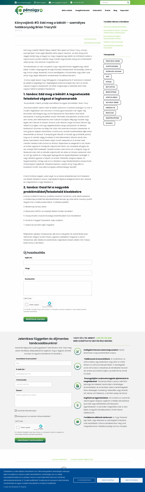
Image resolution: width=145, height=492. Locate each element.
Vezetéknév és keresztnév (26, 359)
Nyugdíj (109, 123)
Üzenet (19, 390)
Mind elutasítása (108, 480)
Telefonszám (21, 380)
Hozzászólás (30, 279)
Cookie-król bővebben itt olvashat (15, 487)
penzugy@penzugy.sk (59, 2)
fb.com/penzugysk (24, 2)
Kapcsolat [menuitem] (124, 10)
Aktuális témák (112, 102)
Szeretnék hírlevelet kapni (26, 411)
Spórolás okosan (113, 71)
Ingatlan (110, 113)
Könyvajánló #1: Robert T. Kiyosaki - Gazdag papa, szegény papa (116, 31)
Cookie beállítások (84, 480)
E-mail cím (20, 369)
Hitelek (109, 82)
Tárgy (27, 268)
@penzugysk (41, 2)
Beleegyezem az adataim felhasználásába (33, 416)
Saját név (28, 258)
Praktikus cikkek (113, 61)
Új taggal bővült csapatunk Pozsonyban (113, 46)
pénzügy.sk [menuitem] (29, 10)
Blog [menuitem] (115, 10)
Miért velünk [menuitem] (67, 10)
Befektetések (111, 92)
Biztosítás (110, 87)
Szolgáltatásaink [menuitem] (82, 10)
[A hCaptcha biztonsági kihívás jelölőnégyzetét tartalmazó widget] (38, 304)
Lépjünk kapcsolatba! (92, 43)
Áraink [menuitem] (107, 10)
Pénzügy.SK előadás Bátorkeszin (115, 27)
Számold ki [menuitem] (97, 10)
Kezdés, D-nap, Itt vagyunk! (113, 42)
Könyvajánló (111, 97)
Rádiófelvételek (112, 118)
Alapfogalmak (112, 66)
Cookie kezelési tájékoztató (81, 459)
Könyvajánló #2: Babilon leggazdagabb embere (112, 37)
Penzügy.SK (110, 108)
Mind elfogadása (131, 480)
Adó (107, 77)
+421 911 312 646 (78, 2)
